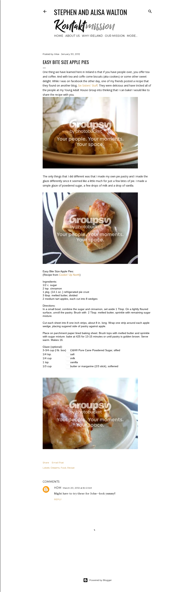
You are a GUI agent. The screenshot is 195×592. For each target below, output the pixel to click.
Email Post (58, 462)
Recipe (70, 467)
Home (58, 36)
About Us (72, 36)
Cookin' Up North (69, 274)
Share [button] (46, 462)
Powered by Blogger (100, 580)
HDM (57, 487)
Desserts (55, 467)
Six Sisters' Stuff (88, 85)
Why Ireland (92, 36)
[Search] (150, 10)
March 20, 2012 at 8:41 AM (77, 487)
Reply (58, 499)
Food (63, 467)
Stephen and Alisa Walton (90, 12)
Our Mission (115, 36)
